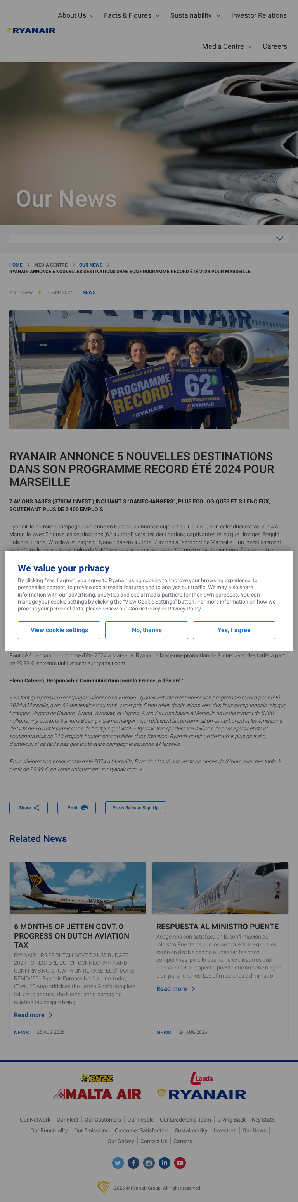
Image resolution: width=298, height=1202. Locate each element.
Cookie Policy (144, 608)
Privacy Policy (184, 608)
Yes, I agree (234, 630)
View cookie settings (59, 630)
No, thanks (147, 630)
